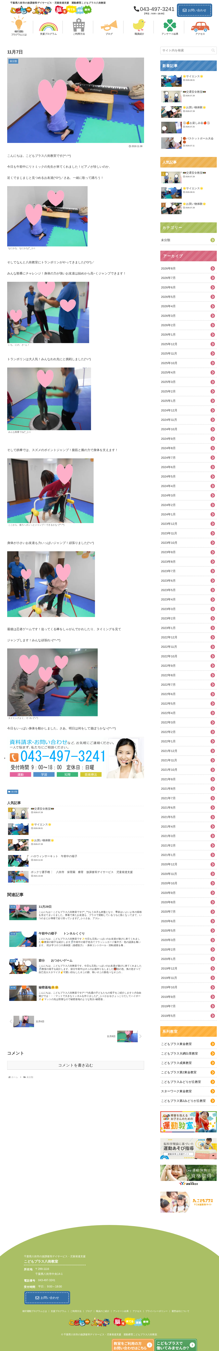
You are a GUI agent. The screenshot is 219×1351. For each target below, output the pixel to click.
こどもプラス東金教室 (176, 1044)
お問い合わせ (197, 10)
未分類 (14, 792)
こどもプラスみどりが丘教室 (181, 1082)
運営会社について (180, 1311)
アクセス (137, 1311)
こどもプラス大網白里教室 (179, 1053)
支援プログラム (58, 1311)
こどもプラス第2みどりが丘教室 (183, 1101)
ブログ (88, 1311)
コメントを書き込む (75, 1065)
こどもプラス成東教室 (176, 1063)
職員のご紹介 (102, 1311)
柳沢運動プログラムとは (34, 1311)
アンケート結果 (121, 1311)
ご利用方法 (75, 1311)
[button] (213, 50)
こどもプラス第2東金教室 (179, 1072)
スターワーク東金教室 (176, 1091)
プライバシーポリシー (156, 1311)
